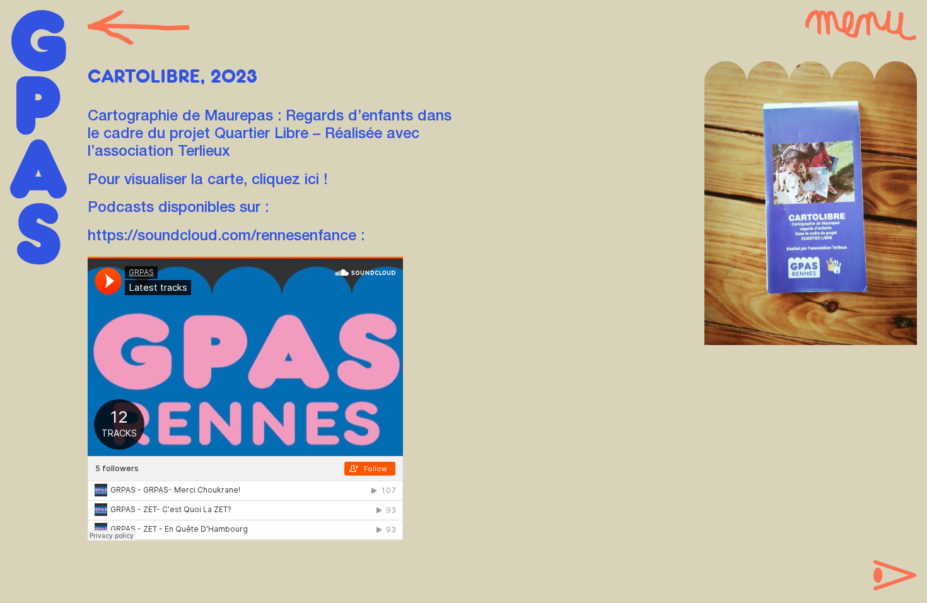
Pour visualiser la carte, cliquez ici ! (207, 181)
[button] (860, 26)
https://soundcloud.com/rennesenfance (222, 237)
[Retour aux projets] (139, 28)
